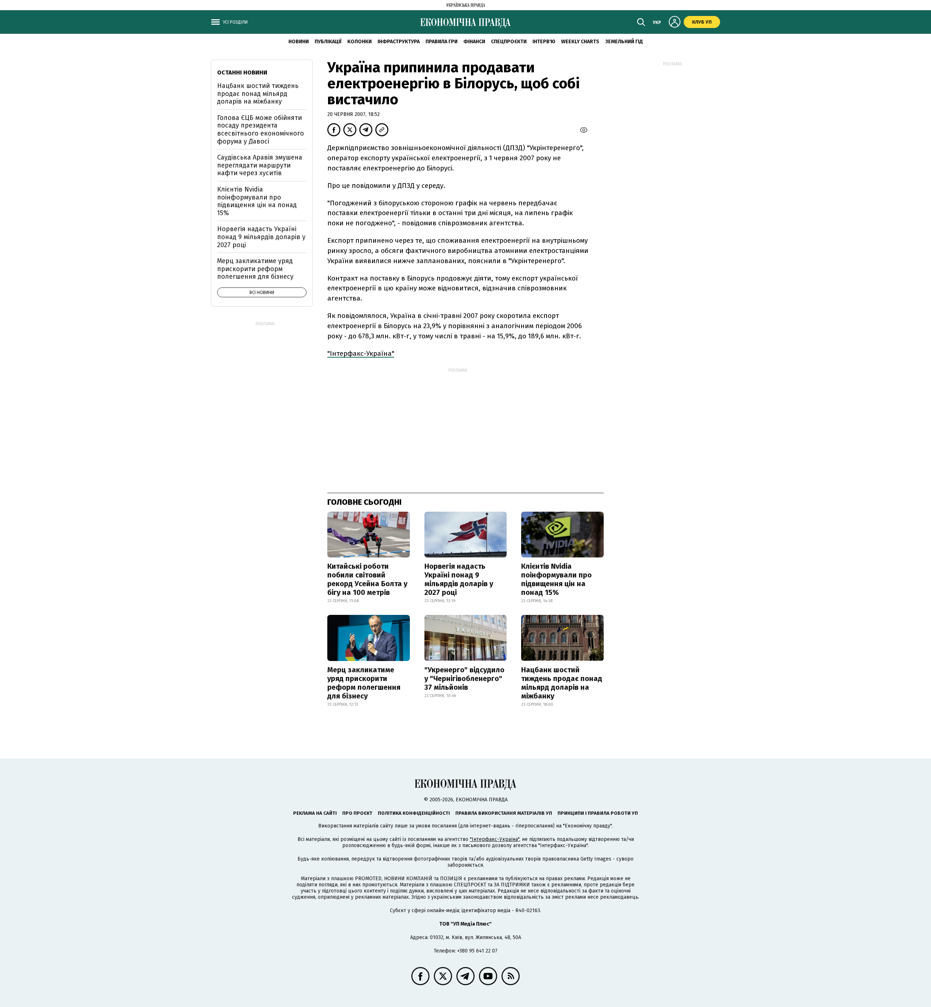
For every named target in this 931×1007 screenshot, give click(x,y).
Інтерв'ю (543, 42)
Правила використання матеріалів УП (503, 813)
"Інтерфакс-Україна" (360, 353)
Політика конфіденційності (414, 813)
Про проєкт (357, 813)
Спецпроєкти (509, 42)
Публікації (328, 42)
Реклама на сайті (315, 813)
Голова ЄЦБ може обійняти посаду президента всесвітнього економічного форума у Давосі (260, 129)
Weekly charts (580, 42)
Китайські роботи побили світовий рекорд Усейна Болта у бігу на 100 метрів (367, 579)
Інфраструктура (398, 42)
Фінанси (474, 42)
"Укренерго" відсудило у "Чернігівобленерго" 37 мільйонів (464, 678)
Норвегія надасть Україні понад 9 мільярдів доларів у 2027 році (458, 579)
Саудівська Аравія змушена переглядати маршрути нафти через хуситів (259, 165)
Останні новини (242, 72)
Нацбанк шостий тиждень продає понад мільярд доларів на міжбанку (561, 682)
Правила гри (441, 42)
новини (298, 42)
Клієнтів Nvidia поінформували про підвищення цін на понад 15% (556, 579)
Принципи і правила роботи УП (598, 813)
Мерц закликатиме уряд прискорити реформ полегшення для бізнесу (363, 682)
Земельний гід (624, 42)
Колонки (359, 42)
